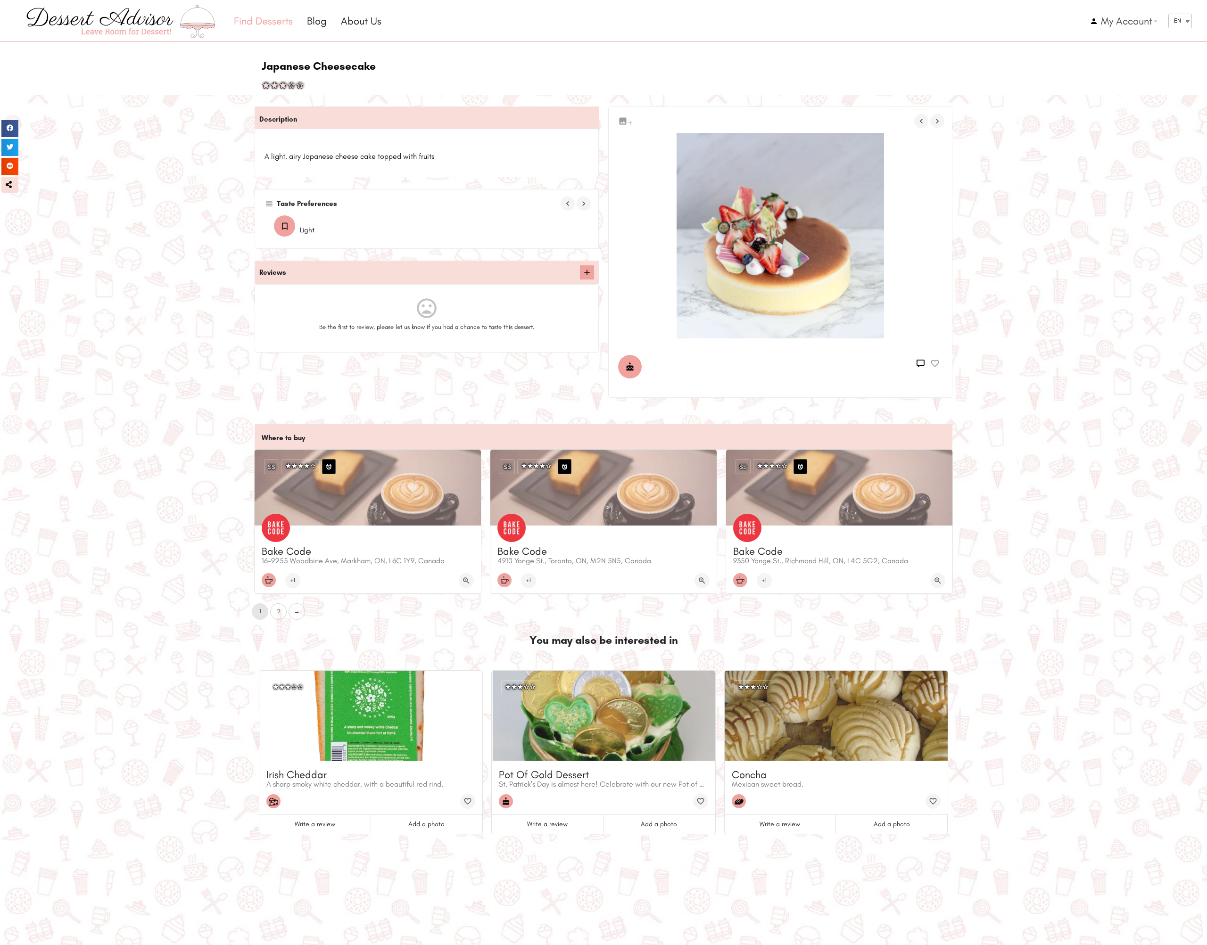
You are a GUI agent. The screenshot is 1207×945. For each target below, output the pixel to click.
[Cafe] (271, 580)
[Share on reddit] (9, 166)
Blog (317, 21)
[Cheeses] (275, 801)
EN (1177, 20)
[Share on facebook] (9, 128)
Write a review (315, 824)
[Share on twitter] (9, 147)
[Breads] (741, 801)
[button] (9, 185)
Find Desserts (263, 21)
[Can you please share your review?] (587, 272)
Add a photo (426, 824)
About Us (361, 21)
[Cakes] (632, 366)
